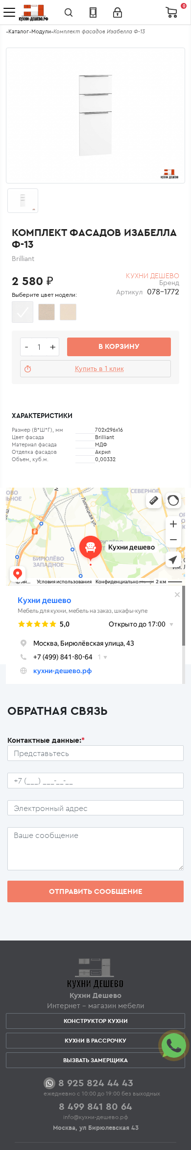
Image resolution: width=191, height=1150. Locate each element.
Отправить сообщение (96, 891)
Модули (41, 31)
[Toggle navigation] (9, 12)
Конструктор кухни (96, 1020)
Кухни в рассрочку (95, 1040)
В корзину (119, 346)
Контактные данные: (46, 740)
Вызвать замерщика (95, 1060)
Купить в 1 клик (99, 368)
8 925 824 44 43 (95, 1082)
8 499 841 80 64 (95, 1106)
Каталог (18, 31)
